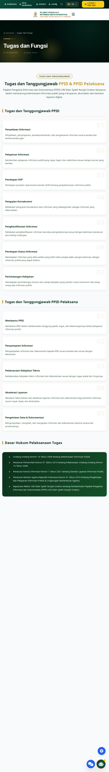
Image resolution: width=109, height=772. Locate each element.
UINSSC (42, 4)
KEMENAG (12, 4)
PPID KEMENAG (27, 4)
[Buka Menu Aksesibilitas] (102, 751)
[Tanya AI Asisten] (101, 764)
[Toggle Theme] (56, 4)
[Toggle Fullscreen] (61, 4)
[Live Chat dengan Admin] (90, 764)
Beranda (10, 33)
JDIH (53, 4)
